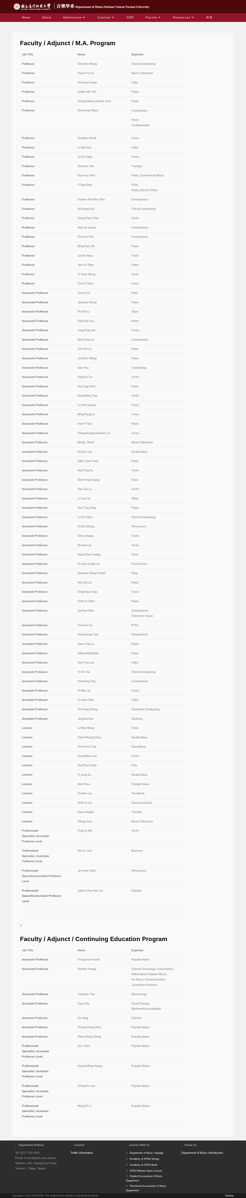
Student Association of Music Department (144, 1178)
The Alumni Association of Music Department (146, 1188)
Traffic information (82, 1152)
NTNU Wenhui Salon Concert (146, 1170)
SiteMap (229, 1195)
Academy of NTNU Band (143, 1164)
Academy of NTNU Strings (144, 1158)
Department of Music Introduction (202, 1152)
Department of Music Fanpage (146, 1152)
